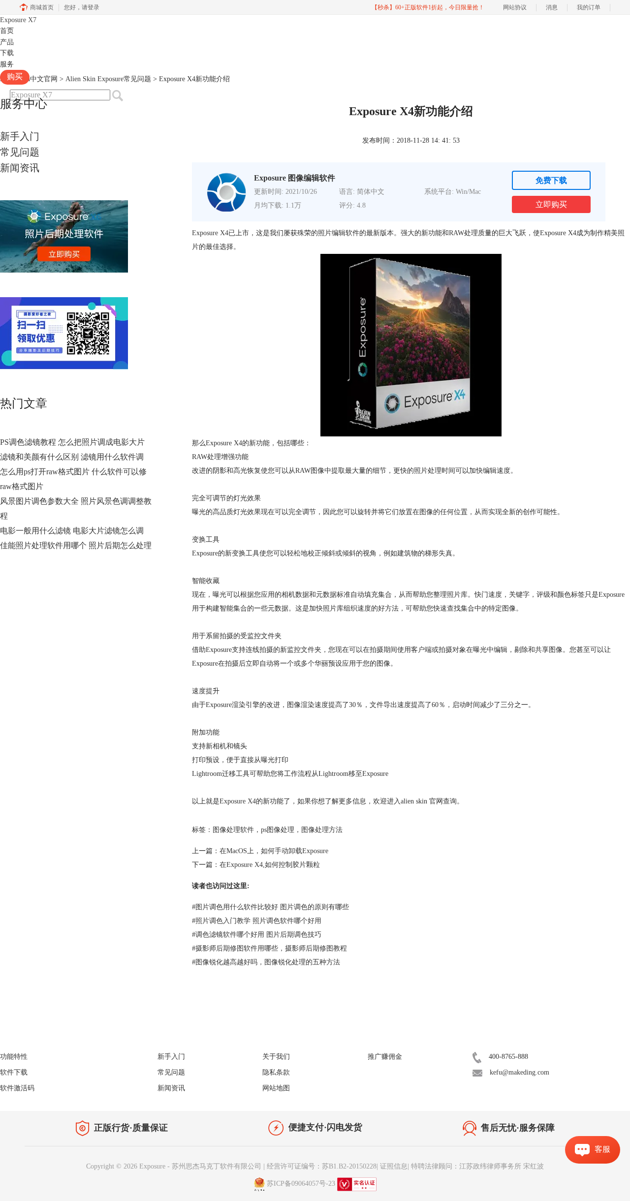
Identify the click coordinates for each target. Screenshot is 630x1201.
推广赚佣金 (385, 1056)
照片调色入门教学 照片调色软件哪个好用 (256, 920)
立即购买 (551, 204)
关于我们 (276, 1056)
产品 (7, 42)
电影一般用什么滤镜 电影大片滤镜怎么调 (72, 530)
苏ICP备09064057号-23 (301, 1183)
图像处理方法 (322, 829)
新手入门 (19, 136)
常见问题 (19, 152)
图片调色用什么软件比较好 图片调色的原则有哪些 (270, 907)
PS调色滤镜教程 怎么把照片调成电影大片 (72, 442)
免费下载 (551, 180)
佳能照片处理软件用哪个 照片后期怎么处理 (76, 545)
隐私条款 (276, 1072)
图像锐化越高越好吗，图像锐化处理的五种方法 (266, 962)
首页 (7, 30)
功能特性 (14, 1056)
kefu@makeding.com (519, 1072)
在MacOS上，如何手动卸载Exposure (274, 851)
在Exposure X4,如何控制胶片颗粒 (270, 864)
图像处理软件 (233, 829)
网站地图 (276, 1088)
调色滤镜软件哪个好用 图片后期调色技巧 (256, 934)
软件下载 (14, 1072)
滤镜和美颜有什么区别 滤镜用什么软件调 (72, 457)
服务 (7, 64)
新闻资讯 (19, 167)
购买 (15, 76)
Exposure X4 (210, 233)
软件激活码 (17, 1088)
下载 (7, 53)
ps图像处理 (277, 829)
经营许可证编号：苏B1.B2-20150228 (322, 1166)
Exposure (18, 20)
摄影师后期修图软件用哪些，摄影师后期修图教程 (269, 948)
